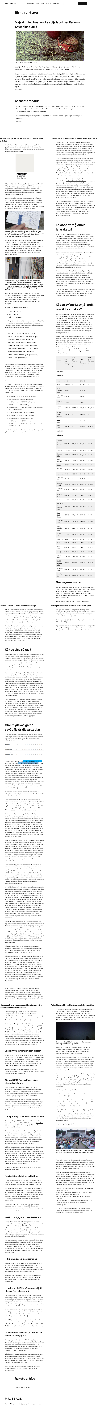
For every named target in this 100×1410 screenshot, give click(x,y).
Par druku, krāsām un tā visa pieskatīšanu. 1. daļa (18, 605)
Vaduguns (60, 552)
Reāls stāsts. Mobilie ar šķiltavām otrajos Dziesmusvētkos (72, 1005)
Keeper (25, 1137)
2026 (63, 316)
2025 (57, 316)
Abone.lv (65, 255)
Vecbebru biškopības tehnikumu (76, 181)
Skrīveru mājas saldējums (84, 187)
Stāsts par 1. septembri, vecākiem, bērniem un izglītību (71, 605)
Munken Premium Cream (12, 366)
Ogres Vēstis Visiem (59, 515)
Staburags (60, 539)
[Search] (82, 3)
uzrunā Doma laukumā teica (79, 193)
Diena (58, 384)
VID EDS (18, 1350)
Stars (58, 543)
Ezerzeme (60, 474)
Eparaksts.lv (9, 1350)
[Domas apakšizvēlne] (33, 3)
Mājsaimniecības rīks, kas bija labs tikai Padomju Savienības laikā (48, 24)
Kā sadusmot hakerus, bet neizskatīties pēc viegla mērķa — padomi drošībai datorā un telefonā (22, 1006)
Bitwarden (17, 1137)
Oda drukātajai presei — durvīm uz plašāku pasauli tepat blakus (74, 138)
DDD (58, 381)
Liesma (59, 500)
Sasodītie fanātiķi (27, 101)
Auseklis (59, 450)
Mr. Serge (11, 3)
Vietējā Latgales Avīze (59, 563)
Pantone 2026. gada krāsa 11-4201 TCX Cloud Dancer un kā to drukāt (21, 139)
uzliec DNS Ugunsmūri (17, 1057)
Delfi (91, 1152)
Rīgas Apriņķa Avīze (59, 528)
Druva (59, 465)
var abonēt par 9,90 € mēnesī (85, 289)
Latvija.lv (35, 1348)
